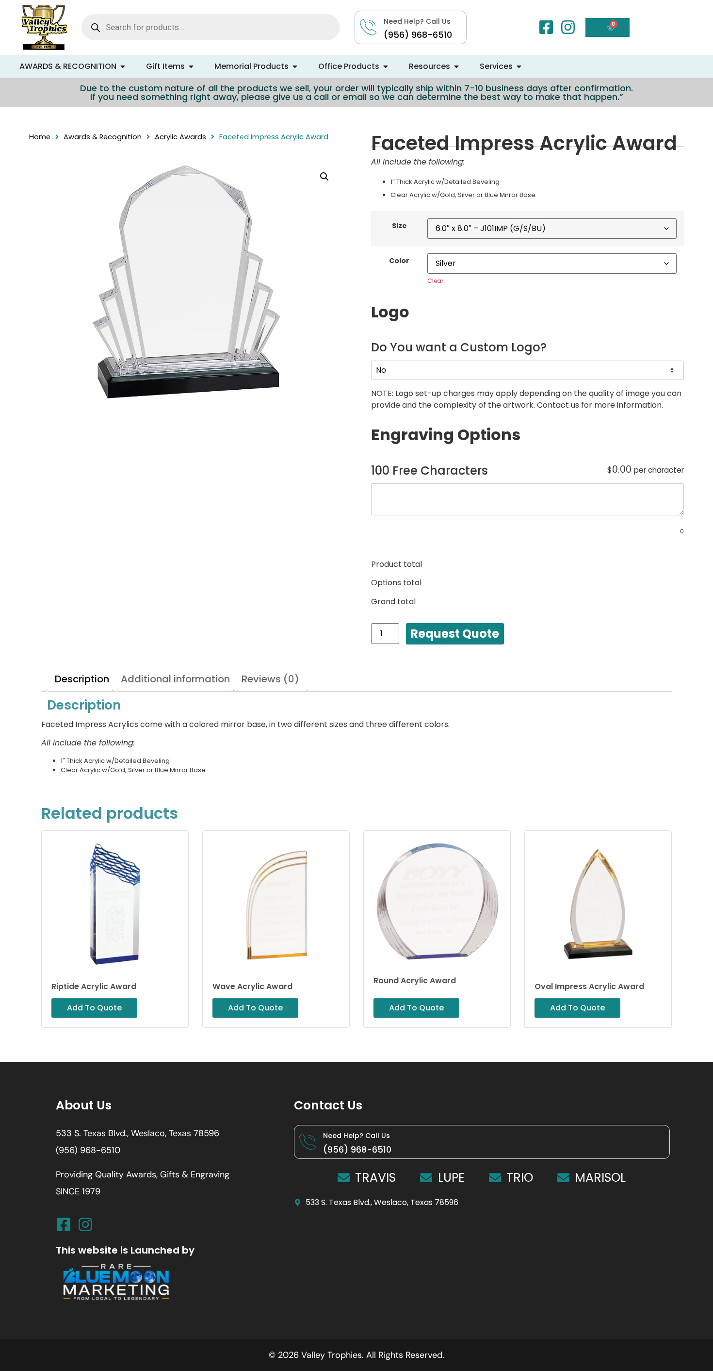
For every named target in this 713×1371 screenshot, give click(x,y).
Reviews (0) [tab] (270, 679)
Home (39, 137)
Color (399, 260)
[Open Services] (519, 66)
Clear (435, 281)
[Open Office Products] (385, 66)
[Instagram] (568, 27)
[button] (324, 176)
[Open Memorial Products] (295, 66)
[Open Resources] (456, 66)
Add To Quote (455, 633)
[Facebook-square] (546, 27)
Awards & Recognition (103, 137)
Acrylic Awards (180, 137)
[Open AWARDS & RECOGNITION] (123, 66)
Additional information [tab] (175, 679)
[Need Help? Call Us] (307, 1142)
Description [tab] (82, 679)
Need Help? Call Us (356, 1135)
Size (399, 225)
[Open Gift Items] (191, 66)
